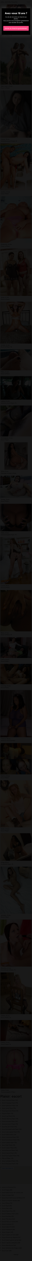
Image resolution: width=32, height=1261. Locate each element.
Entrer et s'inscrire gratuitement (16, 28)
